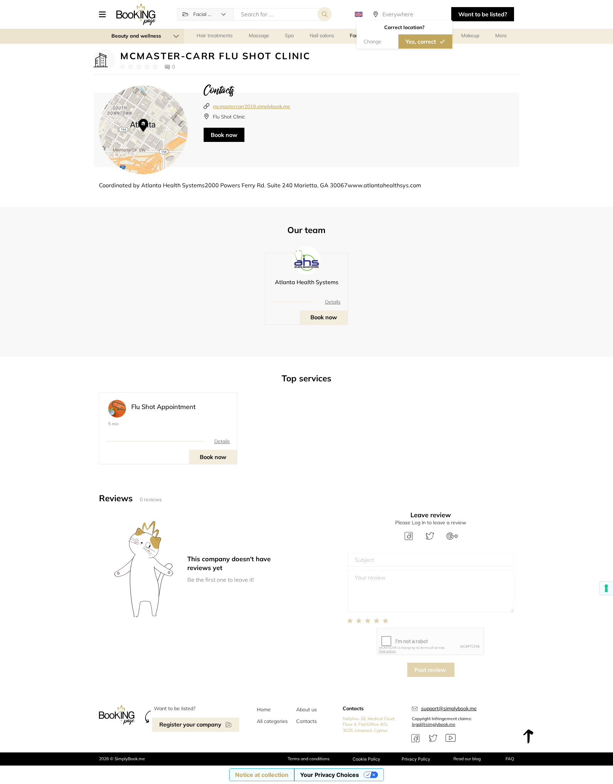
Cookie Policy (366, 759)
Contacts (306, 721)
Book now (224, 134)
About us (306, 709)
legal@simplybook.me (433, 724)
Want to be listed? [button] (482, 14)
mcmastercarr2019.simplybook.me (251, 106)
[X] (433, 738)
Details (333, 302)
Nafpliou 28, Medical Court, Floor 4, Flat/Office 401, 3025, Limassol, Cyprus (369, 724)
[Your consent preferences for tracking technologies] (606, 588)
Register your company (190, 724)
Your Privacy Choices (329, 774)
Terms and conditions (309, 758)
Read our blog (467, 758)
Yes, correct (420, 41)
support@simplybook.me (449, 708)
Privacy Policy (416, 759)
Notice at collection (261, 774)
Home (264, 709)
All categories (272, 721)
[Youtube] (450, 738)
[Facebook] (415, 738)
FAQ (510, 758)
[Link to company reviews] (139, 67)
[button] (105, 14)
